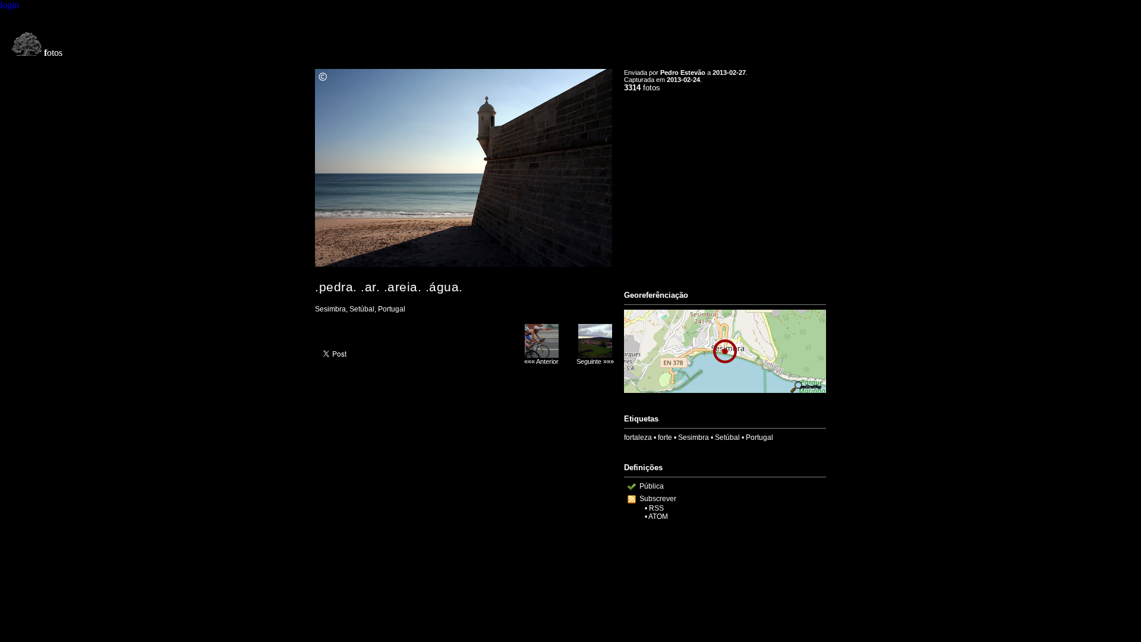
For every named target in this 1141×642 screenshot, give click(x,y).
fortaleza (638, 437)
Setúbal (727, 437)
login (9, 5)
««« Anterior (541, 361)
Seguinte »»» (595, 361)
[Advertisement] (725, 186)
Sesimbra (693, 437)
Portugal (759, 437)
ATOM (658, 516)
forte (665, 437)
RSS (656, 508)
